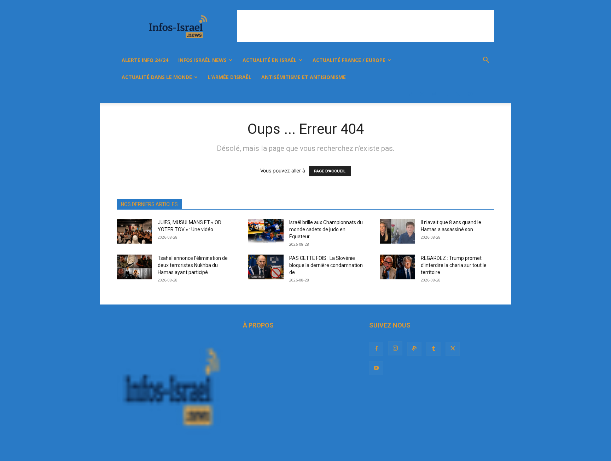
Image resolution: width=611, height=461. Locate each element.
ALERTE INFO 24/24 (145, 60)
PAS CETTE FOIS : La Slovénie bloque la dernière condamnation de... (326, 265)
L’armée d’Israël (229, 77)
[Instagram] (422, 94)
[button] (485, 60)
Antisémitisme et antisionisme (303, 77)
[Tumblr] (446, 94)
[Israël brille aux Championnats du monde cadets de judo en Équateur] (266, 231)
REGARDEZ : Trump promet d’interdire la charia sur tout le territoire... (454, 265)
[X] (458, 94)
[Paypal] (434, 94)
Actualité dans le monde (157, 77)
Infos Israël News (202, 60)
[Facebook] (410, 94)
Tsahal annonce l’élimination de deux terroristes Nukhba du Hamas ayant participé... (193, 265)
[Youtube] (470, 94)
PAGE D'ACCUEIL (329, 171)
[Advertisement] (365, 26)
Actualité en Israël (270, 60)
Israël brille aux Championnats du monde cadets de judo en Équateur (326, 229)
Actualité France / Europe (349, 60)
